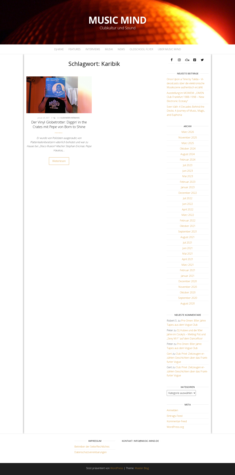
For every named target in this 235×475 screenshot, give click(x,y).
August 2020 (187, 303)
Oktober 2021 (188, 226)
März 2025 (187, 143)
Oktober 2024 (188, 148)
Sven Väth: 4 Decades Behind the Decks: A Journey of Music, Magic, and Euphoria (186, 111)
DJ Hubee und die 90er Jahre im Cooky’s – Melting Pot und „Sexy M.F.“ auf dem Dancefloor (186, 334)
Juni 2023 (187, 171)
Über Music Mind (169, 49)
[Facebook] (171, 60)
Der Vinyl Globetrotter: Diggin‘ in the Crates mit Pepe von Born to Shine (59, 124)
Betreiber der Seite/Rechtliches (92, 446)
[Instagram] (179, 60)
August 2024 (187, 154)
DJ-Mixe (59, 49)
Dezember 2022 (187, 193)
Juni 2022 (187, 204)
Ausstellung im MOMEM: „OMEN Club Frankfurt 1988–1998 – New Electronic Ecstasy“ (185, 97)
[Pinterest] (195, 60)
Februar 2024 (187, 159)
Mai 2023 (187, 176)
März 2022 (187, 215)
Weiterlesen (59, 161)
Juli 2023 (187, 165)
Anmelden (172, 410)
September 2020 (187, 298)
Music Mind (117, 20)
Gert (169, 353)
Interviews (92, 49)
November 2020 (187, 287)
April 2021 (187, 259)
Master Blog (142, 468)
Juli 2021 (187, 242)
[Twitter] (202, 60)
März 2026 (187, 132)
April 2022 (187, 209)
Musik (109, 49)
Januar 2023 (188, 187)
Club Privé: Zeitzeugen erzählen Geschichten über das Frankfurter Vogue (187, 358)
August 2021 (187, 237)
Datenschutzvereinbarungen (90, 452)
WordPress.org (175, 427)
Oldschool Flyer (141, 49)
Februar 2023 (187, 182)
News (121, 49)
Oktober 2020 (188, 292)
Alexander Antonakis (69, 118)
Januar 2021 (188, 276)
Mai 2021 (187, 253)
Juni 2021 (187, 248)
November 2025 (187, 137)
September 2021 (187, 231)
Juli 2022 (187, 198)
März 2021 (187, 265)
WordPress (116, 468)
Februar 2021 (187, 270)
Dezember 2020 (187, 281)
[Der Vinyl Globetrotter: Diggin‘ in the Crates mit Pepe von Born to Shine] (59, 94)
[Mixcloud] (187, 60)
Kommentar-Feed (177, 421)
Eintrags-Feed (174, 416)
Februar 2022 (187, 220)
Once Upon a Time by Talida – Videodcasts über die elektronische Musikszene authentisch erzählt (185, 83)
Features (74, 49)
